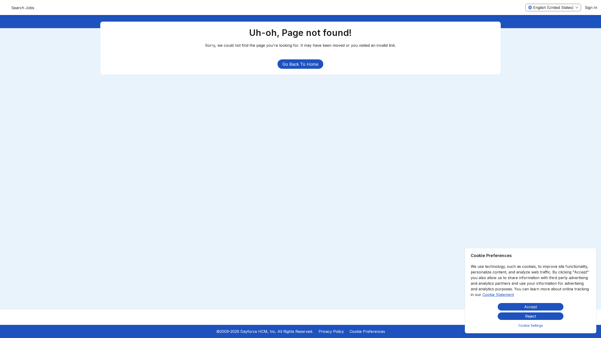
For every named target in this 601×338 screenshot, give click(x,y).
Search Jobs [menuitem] (22, 7)
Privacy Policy (331, 331)
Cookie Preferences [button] (367, 331)
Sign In (591, 7)
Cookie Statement (498, 294)
